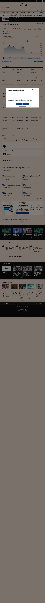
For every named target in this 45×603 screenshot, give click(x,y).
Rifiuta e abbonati (35, 89)
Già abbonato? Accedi (22, 106)
